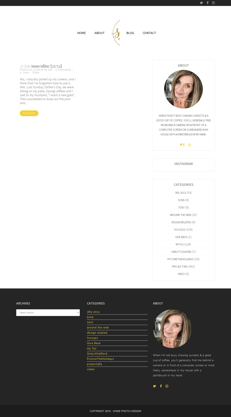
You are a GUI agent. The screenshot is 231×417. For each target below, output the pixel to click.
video (181, 274)
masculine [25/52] (46, 66)
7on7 (181, 207)
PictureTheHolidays (180, 259)
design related (181, 222)
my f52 (48, 69)
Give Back (181, 237)
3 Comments (63, 69)
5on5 (181, 200)
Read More (29, 113)
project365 (180, 266)
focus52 (179, 229)
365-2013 (180, 192)
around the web (180, 215)
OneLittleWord (181, 252)
